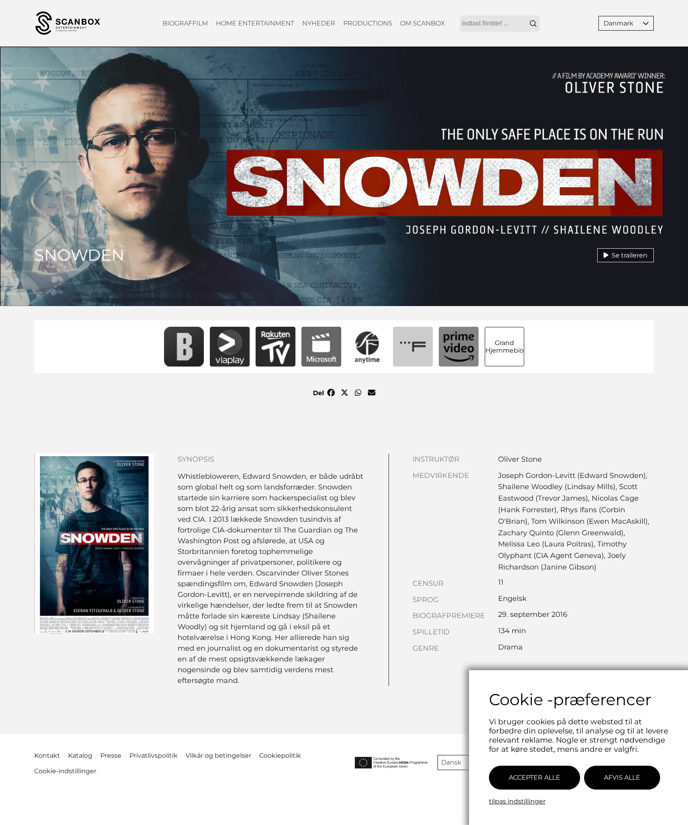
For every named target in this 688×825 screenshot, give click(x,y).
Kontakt (47, 755)
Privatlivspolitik (153, 755)
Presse (110, 755)
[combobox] (499, 23)
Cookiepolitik (280, 755)
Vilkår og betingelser (218, 755)
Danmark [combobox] (618, 23)
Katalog (80, 755)
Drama (510, 647)
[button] (645, 23)
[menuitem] (185, 23)
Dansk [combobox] (451, 762)
